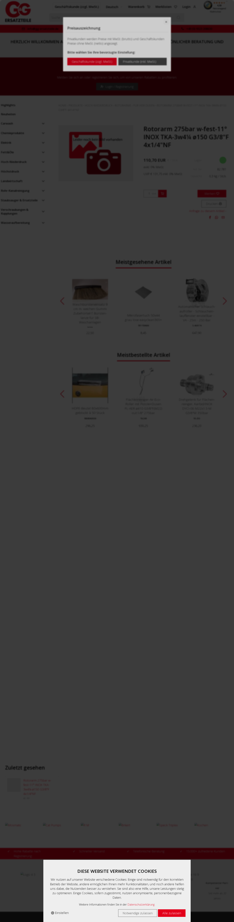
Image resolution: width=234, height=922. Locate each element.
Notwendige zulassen (138, 913)
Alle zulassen (171, 913)
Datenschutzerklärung (141, 904)
